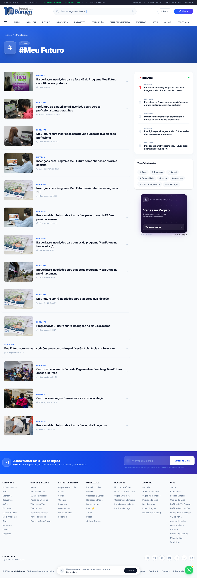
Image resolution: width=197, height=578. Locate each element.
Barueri (174, 172)
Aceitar (130, 570)
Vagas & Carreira (122, 495)
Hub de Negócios (122, 487)
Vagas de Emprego (39, 500)
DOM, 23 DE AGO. (11, 2)
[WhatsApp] (184, 558)
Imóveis (6, 529)
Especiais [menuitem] (183, 22)
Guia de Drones (93, 521)
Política (5, 491)
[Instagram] (147, 558)
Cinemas (62, 500)
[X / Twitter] (162, 558)
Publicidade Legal (174, 2)
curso (164, 178)
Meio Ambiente (9, 517)
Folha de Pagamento (151, 184)
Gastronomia (64, 508)
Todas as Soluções (151, 491)
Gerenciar (70, 572)
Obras (5, 521)
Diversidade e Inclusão (180, 512)
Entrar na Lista (182, 460)
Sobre (173, 487)
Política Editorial (177, 495)
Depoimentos (148, 504)
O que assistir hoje (67, 487)
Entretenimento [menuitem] (120, 22)
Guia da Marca (177, 525)
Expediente (175, 491)
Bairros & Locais (37, 491)
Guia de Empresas (38, 495)
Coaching (178, 178)
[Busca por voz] (133, 11)
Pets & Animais (65, 512)
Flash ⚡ (90, 508)
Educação (7, 508)
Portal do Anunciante (124, 504)
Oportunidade (148, 178)
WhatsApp (175, 542)
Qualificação (172, 184)
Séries (61, 495)
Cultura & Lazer (9, 512)
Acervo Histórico (178, 521)
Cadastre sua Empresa (124, 500)
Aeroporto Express (39, 512)
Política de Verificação (180, 504)
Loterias (90, 491)
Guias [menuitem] (167, 22)
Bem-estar (7, 525)
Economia (7, 495)
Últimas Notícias (9, 487)
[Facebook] (155, 558)
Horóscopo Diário (94, 500)
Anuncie (189, 2)
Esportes (62, 517)
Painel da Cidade (38, 517)
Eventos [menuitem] (141, 22)
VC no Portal (176, 517)
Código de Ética (177, 500)
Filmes (61, 491)
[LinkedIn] (169, 558)
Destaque (158, 172)
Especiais (6, 533)
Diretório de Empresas (124, 491)
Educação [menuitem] (98, 22)
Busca (89, 517)
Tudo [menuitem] (17, 22)
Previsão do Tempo (95, 487)
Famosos (62, 504)
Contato (174, 529)
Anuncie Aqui (179, 235)
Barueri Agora (92, 504)
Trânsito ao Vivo (37, 504)
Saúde (5, 504)
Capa (144, 172)
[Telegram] (177, 558)
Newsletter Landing (151, 512)
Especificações (149, 508)
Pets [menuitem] (155, 22)
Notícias (8, 35)
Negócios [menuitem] (62, 22)
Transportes (36, 508)
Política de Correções (180, 508)
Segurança (7, 500)
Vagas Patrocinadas (151, 495)
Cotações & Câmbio (95, 495)
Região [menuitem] (46, 22)
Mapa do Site (176, 538)
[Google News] (192, 558)
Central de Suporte (179, 533)
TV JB (89, 512)
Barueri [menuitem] (31, 22)
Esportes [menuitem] (79, 22)
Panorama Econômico (40, 521)
